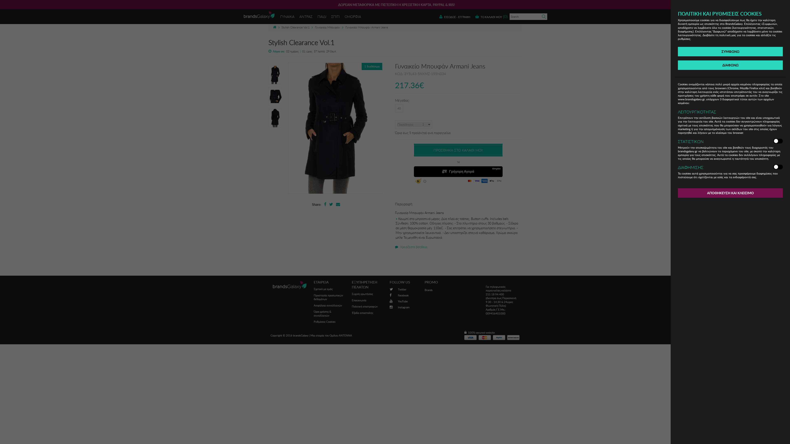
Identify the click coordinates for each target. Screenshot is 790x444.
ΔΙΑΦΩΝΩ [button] (730, 65)
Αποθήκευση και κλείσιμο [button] (730, 193)
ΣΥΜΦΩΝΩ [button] (730, 51)
